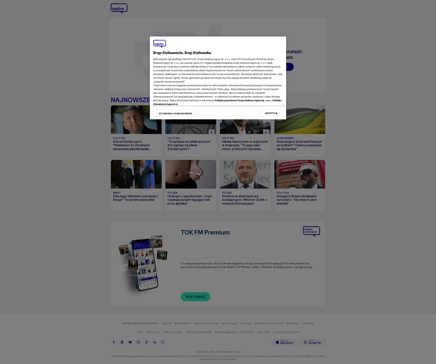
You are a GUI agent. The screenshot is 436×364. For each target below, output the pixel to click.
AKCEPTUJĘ (271, 113)
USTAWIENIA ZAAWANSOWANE (175, 113)
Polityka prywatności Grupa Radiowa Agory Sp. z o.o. (243, 100)
